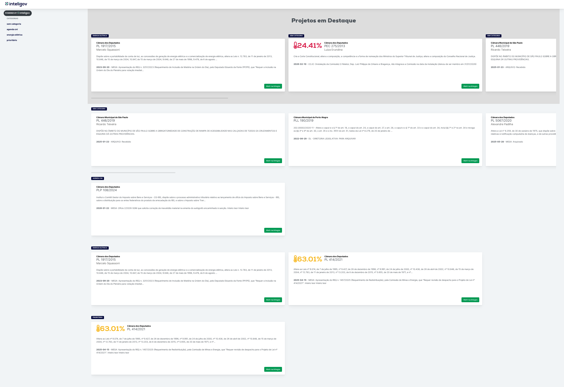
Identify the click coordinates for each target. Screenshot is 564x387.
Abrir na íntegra (273, 86)
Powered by (11, 13)
